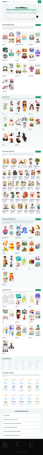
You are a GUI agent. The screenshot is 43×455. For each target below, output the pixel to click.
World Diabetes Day (18, 237)
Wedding (30, 306)
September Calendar (32, 19)
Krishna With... (38, 189)
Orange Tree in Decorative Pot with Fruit (36, 166)
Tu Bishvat (35, 167)
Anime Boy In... (25, 212)
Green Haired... (17, 189)
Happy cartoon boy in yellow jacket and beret (30, 166)
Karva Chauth (30, 237)
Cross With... (31, 213)
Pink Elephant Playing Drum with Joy (20, 177)
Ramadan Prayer (26, 178)
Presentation (4, 337)
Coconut (3, 363)
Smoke (10, 368)
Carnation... (38, 178)
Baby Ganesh (4, 189)
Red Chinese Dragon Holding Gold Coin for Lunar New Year (25, 200)
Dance (10, 363)
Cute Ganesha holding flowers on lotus (4, 188)
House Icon (14, 179)
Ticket (30, 368)
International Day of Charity (19, 44)
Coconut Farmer (23, 190)
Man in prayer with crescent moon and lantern (27, 177)
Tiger (36, 368)
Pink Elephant (20, 179)
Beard (10, 361)
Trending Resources (5, 443)
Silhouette (16, 144)
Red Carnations (38, 179)
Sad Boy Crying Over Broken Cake (38, 200)
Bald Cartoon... (20, 167)
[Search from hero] (37, 17)
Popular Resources (5, 444)
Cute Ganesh (12, 167)
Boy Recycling (9, 179)
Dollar (16, 363)
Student (3, 268)
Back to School (14, 1)
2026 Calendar (4, 306)
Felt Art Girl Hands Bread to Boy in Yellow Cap (19, 211)
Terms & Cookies (31, 445)
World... (9, 178)
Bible (16, 361)
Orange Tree (35, 168)
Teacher (18, 1)
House (36, 363)
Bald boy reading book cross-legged (4, 177)
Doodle (3, 144)
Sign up (39, 1)
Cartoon (16, 113)
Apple (13, 19)
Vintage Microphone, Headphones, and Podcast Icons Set (11, 188)
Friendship (3, 284)
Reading (26, 19)
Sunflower (9, 19)
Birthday (16, 268)
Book (29, 268)
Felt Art (19, 213)
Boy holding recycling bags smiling (9, 177)
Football (21, 1)
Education (30, 337)
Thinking (23, 368)
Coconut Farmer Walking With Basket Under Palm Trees (23, 188)
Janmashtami (4, 75)
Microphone (9, 190)
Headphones (30, 363)
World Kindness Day (5, 237)
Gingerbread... (4, 167)
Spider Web (17, 19)
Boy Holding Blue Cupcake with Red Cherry (38, 211)
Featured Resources (5, 445)
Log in (36, 1)
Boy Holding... (38, 213)
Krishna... (37, 190)
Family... (29, 189)
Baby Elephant (13, 168)
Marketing (16, 337)
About (30, 443)
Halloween (10, 1)
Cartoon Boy (25, 167)
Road (3, 368)
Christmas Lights (37, 361)
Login (16, 443)
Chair (23, 361)
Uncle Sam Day (4, 91)
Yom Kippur (4, 44)
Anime (29, 113)
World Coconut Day (18, 75)
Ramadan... (12, 213)
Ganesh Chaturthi (31, 75)
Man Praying (26, 179)
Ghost (23, 363)
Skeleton (22, 19)
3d (2, 113)
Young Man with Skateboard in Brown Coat (26, 211)
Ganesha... (4, 213)
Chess (30, 361)
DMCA (30, 444)
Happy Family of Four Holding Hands (33, 177)
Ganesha (4, 190)
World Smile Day (31, 44)
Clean (5, 1)
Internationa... (10, 189)
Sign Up (17, 444)
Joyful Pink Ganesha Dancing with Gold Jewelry (32, 200)
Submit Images (18, 445)
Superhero (16, 368)
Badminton (3, 361)
